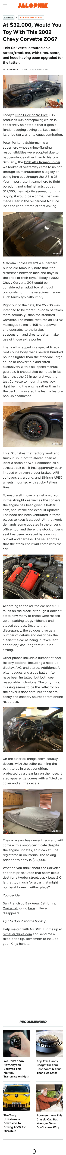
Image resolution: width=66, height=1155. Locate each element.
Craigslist (10, 908)
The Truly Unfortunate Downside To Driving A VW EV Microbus (15, 1123)
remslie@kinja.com (17, 934)
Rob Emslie (12, 69)
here (31, 908)
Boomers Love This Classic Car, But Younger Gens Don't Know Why (49, 1121)
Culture (8, 17)
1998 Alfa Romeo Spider (42, 162)
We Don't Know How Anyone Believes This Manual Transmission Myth (16, 1068)
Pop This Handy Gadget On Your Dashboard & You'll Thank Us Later (49, 1067)
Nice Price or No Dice (31, 17)
